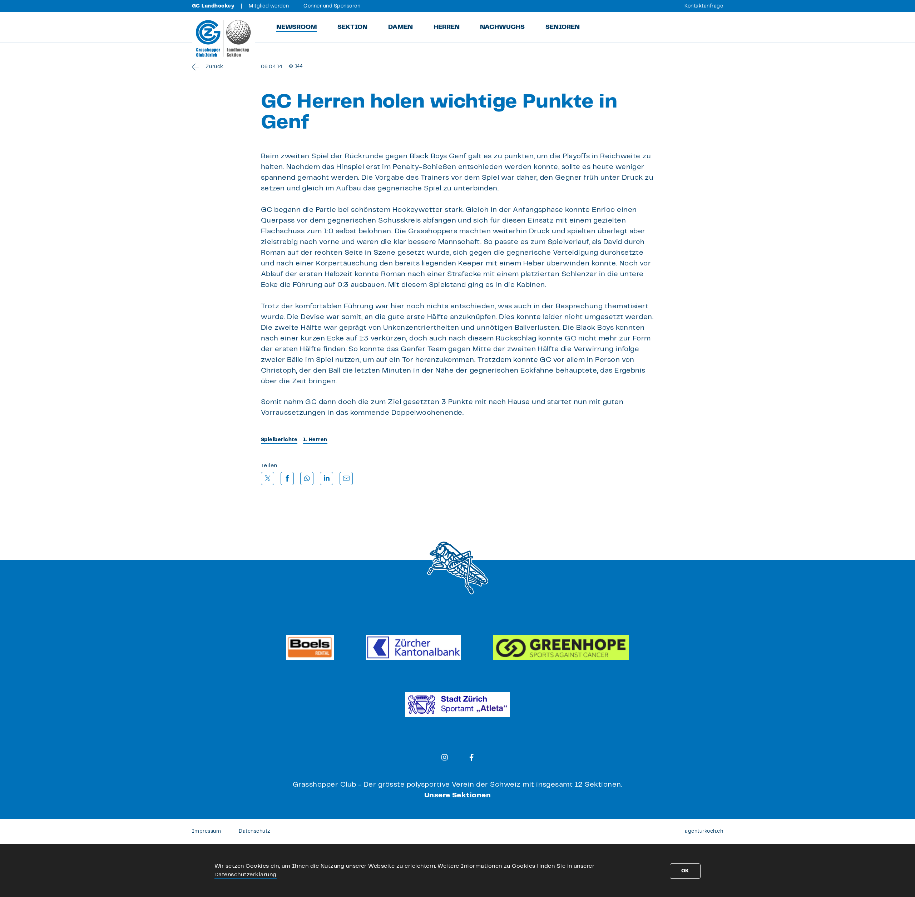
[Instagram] (444, 757)
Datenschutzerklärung (245, 874)
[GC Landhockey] (223, 38)
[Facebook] (471, 757)
